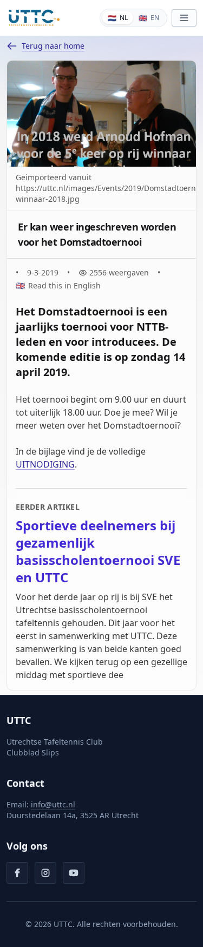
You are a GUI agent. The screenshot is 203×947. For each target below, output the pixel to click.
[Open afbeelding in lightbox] (101, 114)
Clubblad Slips (32, 752)
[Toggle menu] (184, 18)
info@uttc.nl (53, 804)
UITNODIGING (45, 464)
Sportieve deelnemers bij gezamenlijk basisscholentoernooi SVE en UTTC (98, 551)
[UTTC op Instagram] (45, 873)
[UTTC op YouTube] (73, 873)
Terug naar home (53, 46)
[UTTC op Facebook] (17, 873)
